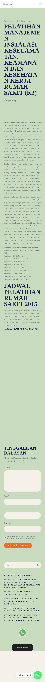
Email (6, 509)
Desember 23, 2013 (11, 21)
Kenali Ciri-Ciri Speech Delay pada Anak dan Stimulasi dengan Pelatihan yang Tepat (21, 617)
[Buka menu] (40, 4)
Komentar (7, 467)
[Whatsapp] (38, 675)
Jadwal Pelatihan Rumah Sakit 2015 (22, 329)
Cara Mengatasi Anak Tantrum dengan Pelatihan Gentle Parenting (22, 601)
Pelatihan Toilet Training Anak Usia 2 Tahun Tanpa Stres (21, 609)
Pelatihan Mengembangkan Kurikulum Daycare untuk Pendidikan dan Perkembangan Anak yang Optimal (22, 583)
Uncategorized (26, 21)
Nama (6, 496)
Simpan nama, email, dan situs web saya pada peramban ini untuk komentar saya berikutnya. (21, 537)
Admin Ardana (22, 647)
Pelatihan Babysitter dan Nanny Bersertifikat (19, 593)
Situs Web (7, 523)
